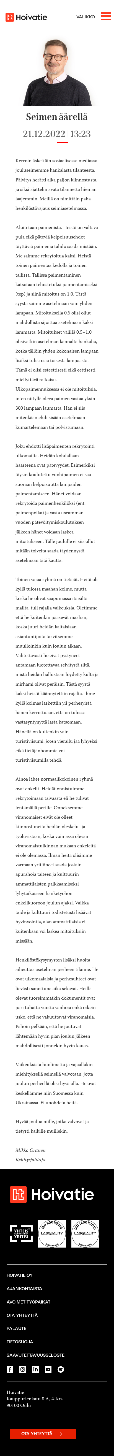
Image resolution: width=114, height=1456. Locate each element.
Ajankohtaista (24, 1289)
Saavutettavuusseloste (35, 1355)
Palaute (16, 1329)
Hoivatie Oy (20, 1275)
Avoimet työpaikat (28, 1302)
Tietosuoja (20, 1342)
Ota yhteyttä (22, 1316)
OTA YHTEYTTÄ (37, 1434)
